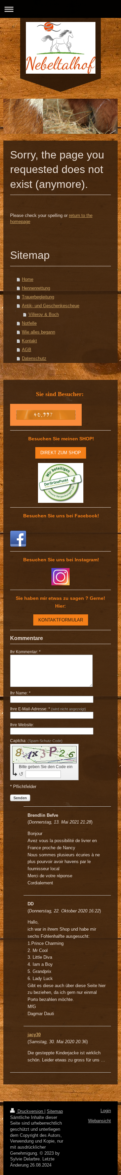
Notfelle (29, 323)
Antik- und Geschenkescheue (50, 305)
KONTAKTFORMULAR (60, 619)
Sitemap (55, 1111)
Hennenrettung (36, 288)
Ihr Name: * (20, 693)
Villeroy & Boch (44, 314)
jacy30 (34, 1034)
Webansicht (99, 1121)
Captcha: (36, 740)
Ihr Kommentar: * (25, 652)
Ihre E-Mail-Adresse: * (48, 709)
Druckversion (30, 1111)
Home (27, 279)
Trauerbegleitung (38, 296)
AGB (26, 349)
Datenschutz (34, 358)
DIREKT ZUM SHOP (60, 452)
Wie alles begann (38, 332)
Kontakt (29, 340)
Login (105, 1110)
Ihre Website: (22, 725)
